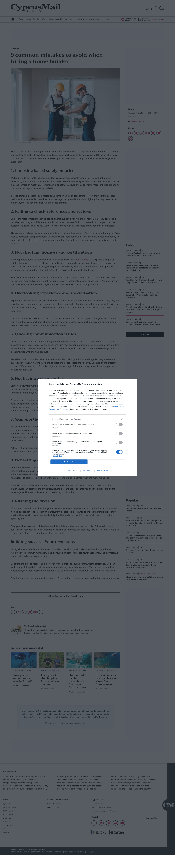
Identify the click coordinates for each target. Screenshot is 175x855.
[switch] (119, 424)
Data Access (87, 471)
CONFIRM (69, 462)
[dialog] (87, 427)
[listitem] (87, 419)
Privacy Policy (102, 471)
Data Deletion (73, 471)
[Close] (131, 384)
